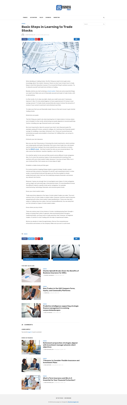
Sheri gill (47, 292)
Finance (25, 17)
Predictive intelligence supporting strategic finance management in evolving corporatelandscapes (61, 308)
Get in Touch (59, 398)
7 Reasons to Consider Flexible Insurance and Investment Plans (61, 361)
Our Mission (67, 398)
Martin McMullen (30, 34)
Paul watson (47, 364)
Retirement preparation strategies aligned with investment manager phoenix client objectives (60, 345)
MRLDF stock (35, 149)
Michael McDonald (49, 275)
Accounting (33, 17)
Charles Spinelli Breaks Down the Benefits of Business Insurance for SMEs (61, 272)
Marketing (57, 17)
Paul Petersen (48, 312)
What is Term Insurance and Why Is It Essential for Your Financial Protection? (59, 379)
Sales (41, 17)
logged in (30, 332)
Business (48, 17)
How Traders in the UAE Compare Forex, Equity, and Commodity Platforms (59, 289)
